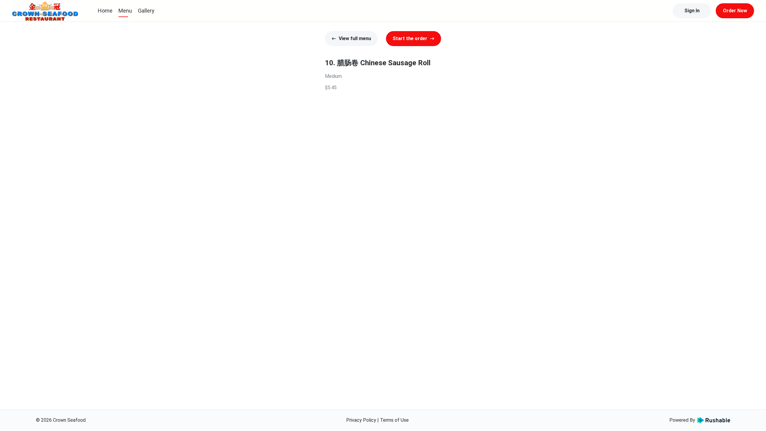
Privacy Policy (361, 420)
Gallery (146, 10)
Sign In (692, 10)
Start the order (410, 38)
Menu (125, 10)
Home (105, 10)
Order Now (735, 10)
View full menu (355, 38)
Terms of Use (394, 420)
